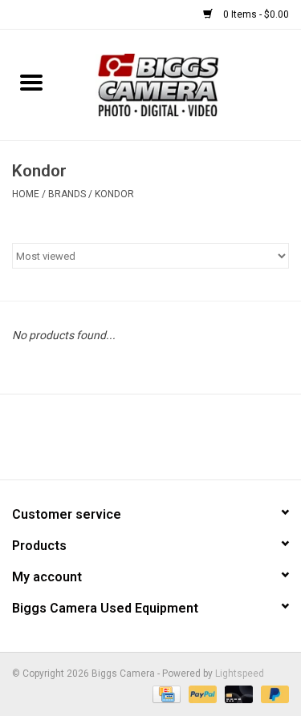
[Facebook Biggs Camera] (136, 442)
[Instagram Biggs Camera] (164, 442)
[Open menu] (31, 82)
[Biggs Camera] (182, 84)
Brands (67, 194)
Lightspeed (239, 673)
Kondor (114, 194)
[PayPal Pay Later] (272, 693)
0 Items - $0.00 (255, 14)
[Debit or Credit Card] (237, 693)
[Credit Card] (164, 693)
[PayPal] (201, 693)
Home (25, 194)
